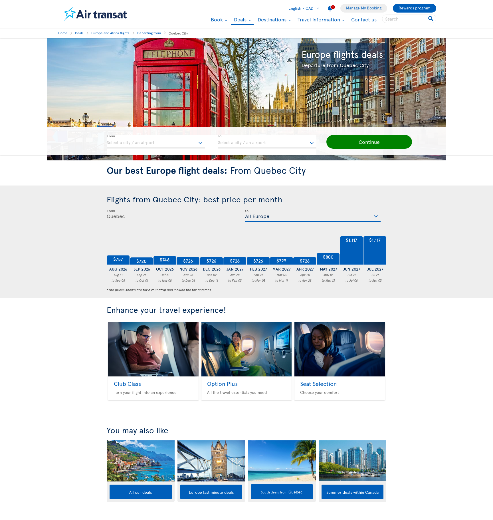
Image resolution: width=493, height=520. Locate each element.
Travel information (318, 19)
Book (216, 19)
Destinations (271, 19)
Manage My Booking (363, 8)
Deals (239, 20)
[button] (369, 142)
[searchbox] (409, 19)
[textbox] (156, 141)
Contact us (364, 19)
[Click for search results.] (431, 19)
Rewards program (415, 8)
